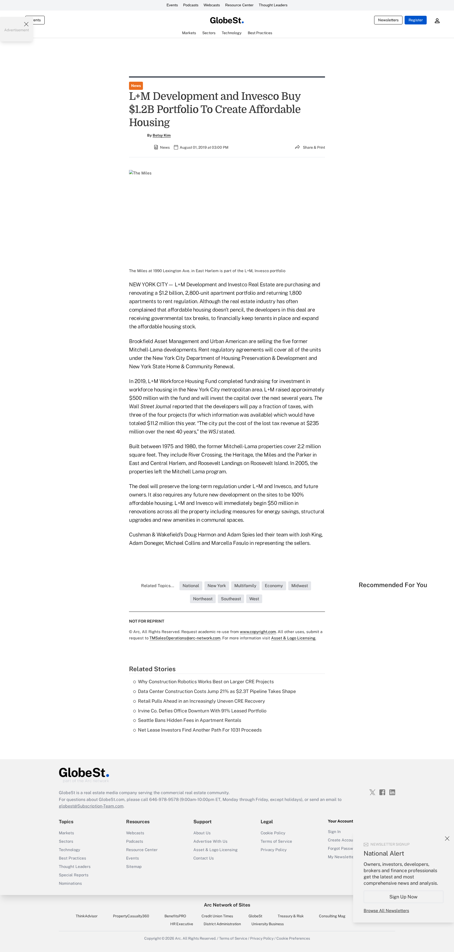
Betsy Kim (162, 135)
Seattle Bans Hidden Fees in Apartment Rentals (189, 720)
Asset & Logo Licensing (215, 849)
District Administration (222, 924)
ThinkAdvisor (86, 916)
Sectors (66, 841)
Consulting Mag (332, 916)
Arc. (178, 938)
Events (172, 5)
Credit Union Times (217, 916)
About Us (202, 833)
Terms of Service (276, 841)
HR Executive (181, 924)
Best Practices (72, 858)
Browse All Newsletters (386, 910)
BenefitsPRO (175, 916)
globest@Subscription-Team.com (91, 806)
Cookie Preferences (293, 938)
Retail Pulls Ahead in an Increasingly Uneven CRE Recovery (201, 701)
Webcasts (212, 5)
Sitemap (134, 866)
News (136, 86)
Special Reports (74, 875)
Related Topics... (157, 585)
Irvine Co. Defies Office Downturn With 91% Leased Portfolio (202, 710)
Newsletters (388, 20)
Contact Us (203, 858)
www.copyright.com (258, 631)
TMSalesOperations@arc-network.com (184, 638)
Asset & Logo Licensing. (293, 638)
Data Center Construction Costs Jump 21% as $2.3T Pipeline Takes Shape (217, 691)
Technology (69, 849)
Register (416, 20)
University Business (267, 924)
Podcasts (190, 5)
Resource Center (239, 5)
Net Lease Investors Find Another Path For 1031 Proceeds (200, 730)
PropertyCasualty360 (131, 916)
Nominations (70, 883)
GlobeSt (255, 916)
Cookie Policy (273, 833)
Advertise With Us (210, 841)
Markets (66, 833)
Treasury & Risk (291, 916)
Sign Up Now (404, 896)
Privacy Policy (274, 849)
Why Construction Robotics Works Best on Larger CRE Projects (206, 681)
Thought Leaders (273, 5)
